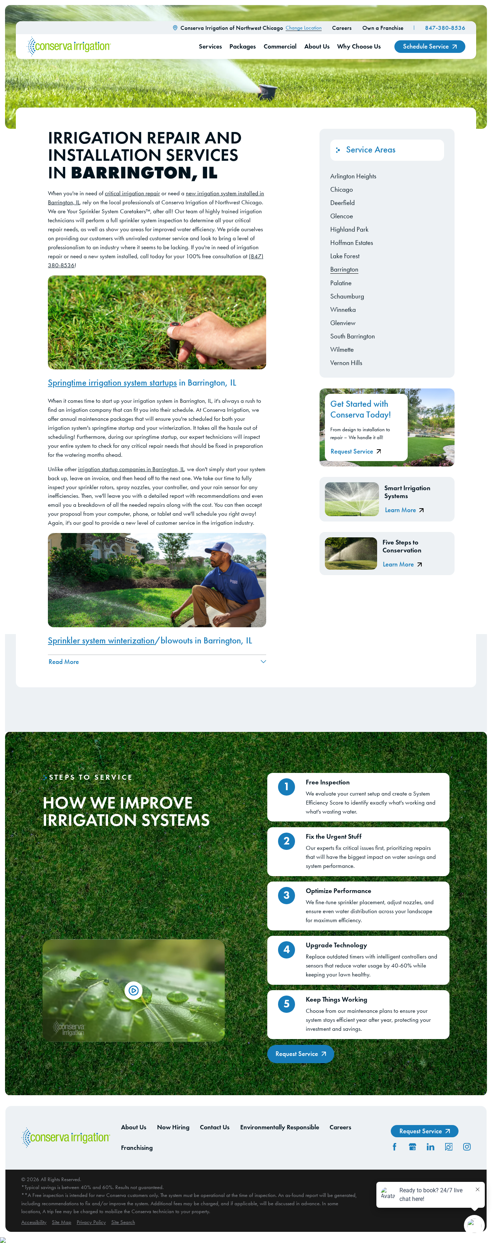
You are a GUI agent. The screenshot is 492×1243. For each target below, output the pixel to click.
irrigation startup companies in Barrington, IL (131, 469)
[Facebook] (394, 1147)
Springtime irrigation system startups (112, 382)
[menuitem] (387, 176)
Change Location (304, 27)
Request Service (352, 451)
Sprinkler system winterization (101, 640)
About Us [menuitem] (317, 46)
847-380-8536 (445, 27)
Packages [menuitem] (242, 46)
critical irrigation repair (132, 193)
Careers (342, 27)
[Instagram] (467, 1147)
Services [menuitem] (210, 46)
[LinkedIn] (430, 1147)
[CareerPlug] (449, 1147)
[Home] (69, 46)
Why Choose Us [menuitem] (359, 46)
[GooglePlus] (412, 1147)
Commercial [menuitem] (280, 46)
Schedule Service (426, 46)
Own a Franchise (382, 27)
